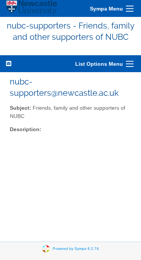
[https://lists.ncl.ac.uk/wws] (31, 8)
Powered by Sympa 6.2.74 (76, 248)
